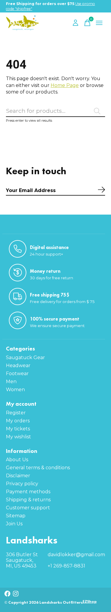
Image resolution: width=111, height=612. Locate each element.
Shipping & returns (28, 499)
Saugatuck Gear (25, 357)
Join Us (14, 524)
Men (11, 381)
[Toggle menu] (99, 23)
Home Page (65, 85)
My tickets (18, 429)
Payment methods (28, 491)
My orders (18, 421)
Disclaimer (18, 475)
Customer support (28, 507)
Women (15, 389)
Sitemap (15, 516)
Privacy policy (22, 483)
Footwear (17, 373)
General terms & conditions (38, 467)
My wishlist (18, 437)
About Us (17, 459)
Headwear (18, 365)
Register (16, 413)
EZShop (89, 601)
